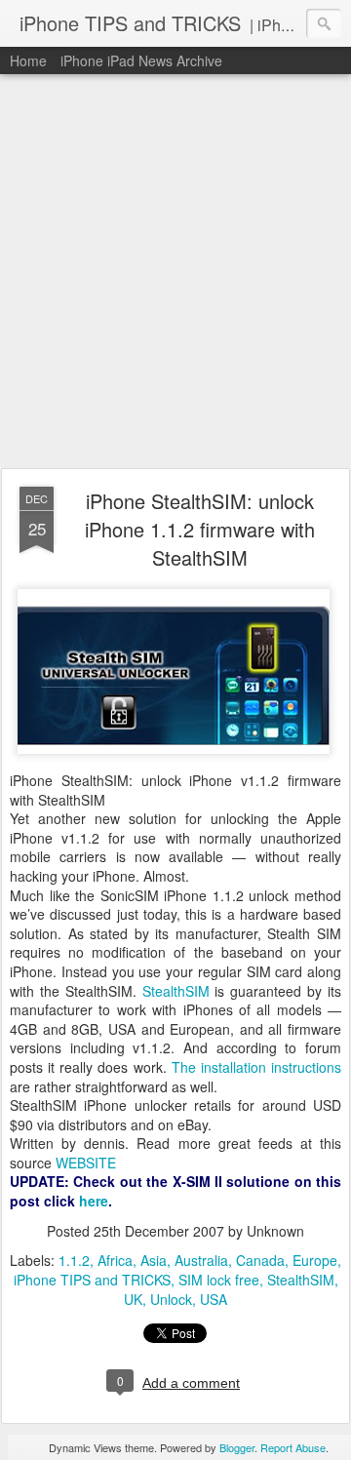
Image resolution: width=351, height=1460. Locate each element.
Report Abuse (293, 1447)
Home (28, 60)
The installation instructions (256, 1067)
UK (133, 1299)
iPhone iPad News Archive (141, 60)
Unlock (171, 1299)
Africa (115, 1260)
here (93, 1200)
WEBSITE (86, 1162)
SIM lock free (218, 1279)
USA (213, 1299)
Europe (314, 1260)
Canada (260, 1260)
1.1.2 (74, 1260)
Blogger (236, 1447)
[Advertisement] (175, 272)
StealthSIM (176, 991)
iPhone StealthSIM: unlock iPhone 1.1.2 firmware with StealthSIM (200, 529)
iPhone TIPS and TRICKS (92, 1279)
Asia (153, 1260)
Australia (201, 1260)
